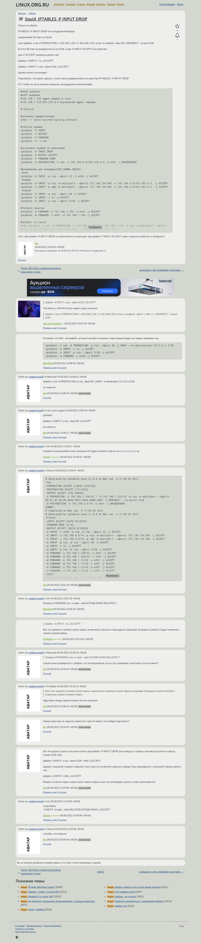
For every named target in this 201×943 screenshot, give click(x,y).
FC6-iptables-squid (125, 892)
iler (36, 243)
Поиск (120, 4)
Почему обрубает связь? (41, 887)
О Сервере (20, 926)
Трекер (111, 4)
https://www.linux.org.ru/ (25, 932)
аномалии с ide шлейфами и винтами (159, 270)
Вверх (182, 926)
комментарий (36, 377)
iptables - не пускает (125, 896)
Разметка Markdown (52, 926)
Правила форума (34, 926)
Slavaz (46, 457)
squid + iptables (36, 909)
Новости (59, 4)
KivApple (48, 639)
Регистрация (167, 4)
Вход (180, 4)
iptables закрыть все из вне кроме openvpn (138, 887)
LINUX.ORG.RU (32, 4)
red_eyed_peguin (52, 323)
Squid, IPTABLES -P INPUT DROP (56, 19)
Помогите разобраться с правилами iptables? (139, 901)
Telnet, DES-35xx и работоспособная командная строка (41, 270)
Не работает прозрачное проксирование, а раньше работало (61, 901)
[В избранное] (177, 26)
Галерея (70, 4)
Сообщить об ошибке (24, 929)
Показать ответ (50, 328)
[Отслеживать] (177, 35)
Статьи (81, 4)
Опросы (101, 4)
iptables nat (121, 906)
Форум (91, 4)
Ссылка (22, 260)
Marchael (48, 363)
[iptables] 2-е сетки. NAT (41, 896)
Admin (32, 13)
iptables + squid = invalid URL (43, 892)
